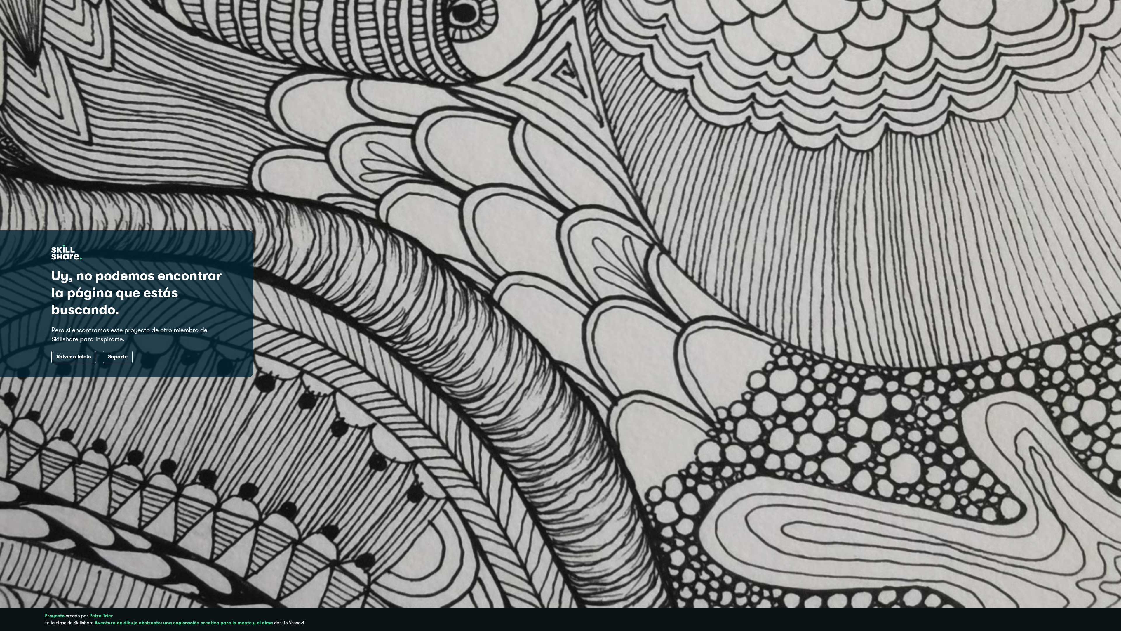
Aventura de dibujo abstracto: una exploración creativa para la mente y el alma (184, 622)
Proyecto (54, 615)
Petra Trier (101, 615)
